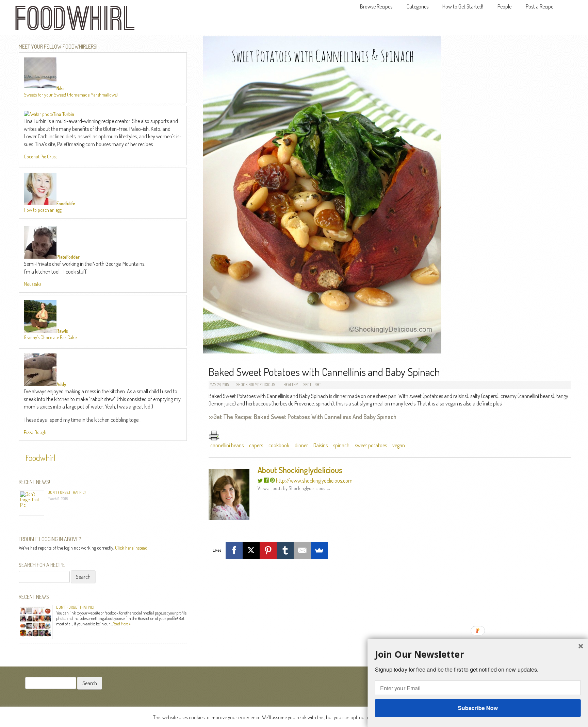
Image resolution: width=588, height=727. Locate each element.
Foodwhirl (40, 457)
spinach (341, 445)
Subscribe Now (477, 708)
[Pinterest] (268, 550)
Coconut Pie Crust (40, 156)
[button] (478, 654)
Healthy (290, 384)
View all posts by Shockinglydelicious (294, 488)
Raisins (320, 445)
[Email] (302, 550)
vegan (398, 445)
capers (256, 445)
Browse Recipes (376, 6)
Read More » (122, 623)
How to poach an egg (43, 210)
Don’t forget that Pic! (67, 492)
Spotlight (312, 384)
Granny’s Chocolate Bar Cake (50, 337)
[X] (251, 550)
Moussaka (33, 284)
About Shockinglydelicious (300, 470)
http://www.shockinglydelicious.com (314, 480)
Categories (417, 6)
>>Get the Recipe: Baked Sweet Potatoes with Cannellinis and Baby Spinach (302, 416)
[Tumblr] (285, 550)
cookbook (278, 445)
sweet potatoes (371, 445)
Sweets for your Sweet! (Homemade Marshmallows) (71, 95)
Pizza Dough (35, 432)
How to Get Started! (462, 6)
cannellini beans (227, 445)
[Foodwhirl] (75, 20)
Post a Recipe (539, 6)
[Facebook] (234, 550)
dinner (301, 445)
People (504, 6)
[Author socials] (260, 480)
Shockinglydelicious (255, 384)
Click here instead (131, 548)
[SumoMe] (319, 550)
